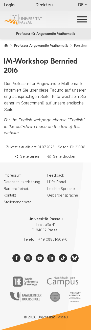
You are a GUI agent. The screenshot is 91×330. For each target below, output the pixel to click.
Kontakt (10, 195)
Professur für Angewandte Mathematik (45, 34)
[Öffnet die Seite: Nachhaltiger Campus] (62, 282)
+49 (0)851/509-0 (52, 239)
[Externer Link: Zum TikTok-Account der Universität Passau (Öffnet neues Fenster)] (63, 258)
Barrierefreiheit (16, 188)
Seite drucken (64, 156)
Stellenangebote (18, 202)
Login (9, 5)
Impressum (12, 175)
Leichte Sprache (61, 188)
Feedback (55, 175)
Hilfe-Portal (56, 182)
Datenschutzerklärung (22, 182)
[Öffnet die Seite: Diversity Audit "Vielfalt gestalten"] (75, 297)
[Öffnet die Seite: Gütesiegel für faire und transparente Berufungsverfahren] (55, 297)
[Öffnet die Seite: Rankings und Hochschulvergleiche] (25, 282)
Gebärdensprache (62, 195)
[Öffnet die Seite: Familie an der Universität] (25, 297)
